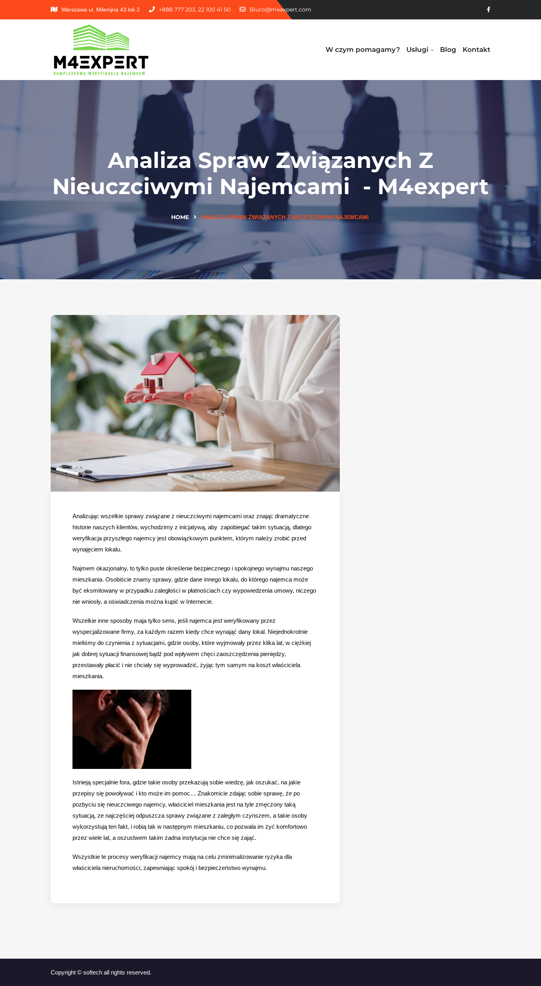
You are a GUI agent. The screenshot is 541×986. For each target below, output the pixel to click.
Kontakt (476, 49)
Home (180, 217)
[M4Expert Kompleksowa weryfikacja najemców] (101, 49)
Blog (448, 49)
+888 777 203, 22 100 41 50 (194, 9)
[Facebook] (488, 9)
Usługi (417, 49)
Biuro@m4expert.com (280, 9)
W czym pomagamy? (363, 49)
